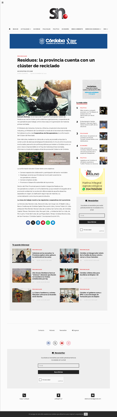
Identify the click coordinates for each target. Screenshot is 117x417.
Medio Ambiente (77, 29)
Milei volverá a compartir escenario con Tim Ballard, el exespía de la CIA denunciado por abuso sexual (89, 114)
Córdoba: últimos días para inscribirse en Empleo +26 (90, 274)
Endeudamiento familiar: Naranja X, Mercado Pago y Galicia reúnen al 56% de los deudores (88, 124)
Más (105, 29)
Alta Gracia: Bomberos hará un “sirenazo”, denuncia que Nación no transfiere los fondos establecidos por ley (44, 276)
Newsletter (93, 201)
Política (56, 29)
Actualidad (25, 29)
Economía (65, 29)
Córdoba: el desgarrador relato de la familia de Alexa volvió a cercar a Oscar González (91, 255)
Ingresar (76, 330)
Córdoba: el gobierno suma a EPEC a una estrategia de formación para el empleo (90, 295)
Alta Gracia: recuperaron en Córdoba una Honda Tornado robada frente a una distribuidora (89, 138)
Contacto (41, 330)
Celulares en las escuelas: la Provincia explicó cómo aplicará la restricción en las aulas (44, 255)
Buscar (15, 29)
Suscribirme (92, 222)
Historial (51, 330)
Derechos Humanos (92, 29)
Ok (86, 414)
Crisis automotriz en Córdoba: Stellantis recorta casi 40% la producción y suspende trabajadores (88, 150)
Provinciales (22, 56)
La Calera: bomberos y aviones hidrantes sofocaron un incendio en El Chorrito (44, 295)
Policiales (46, 29)
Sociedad (36, 29)
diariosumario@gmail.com (93, 399)
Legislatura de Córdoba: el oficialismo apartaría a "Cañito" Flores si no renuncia (89, 162)
